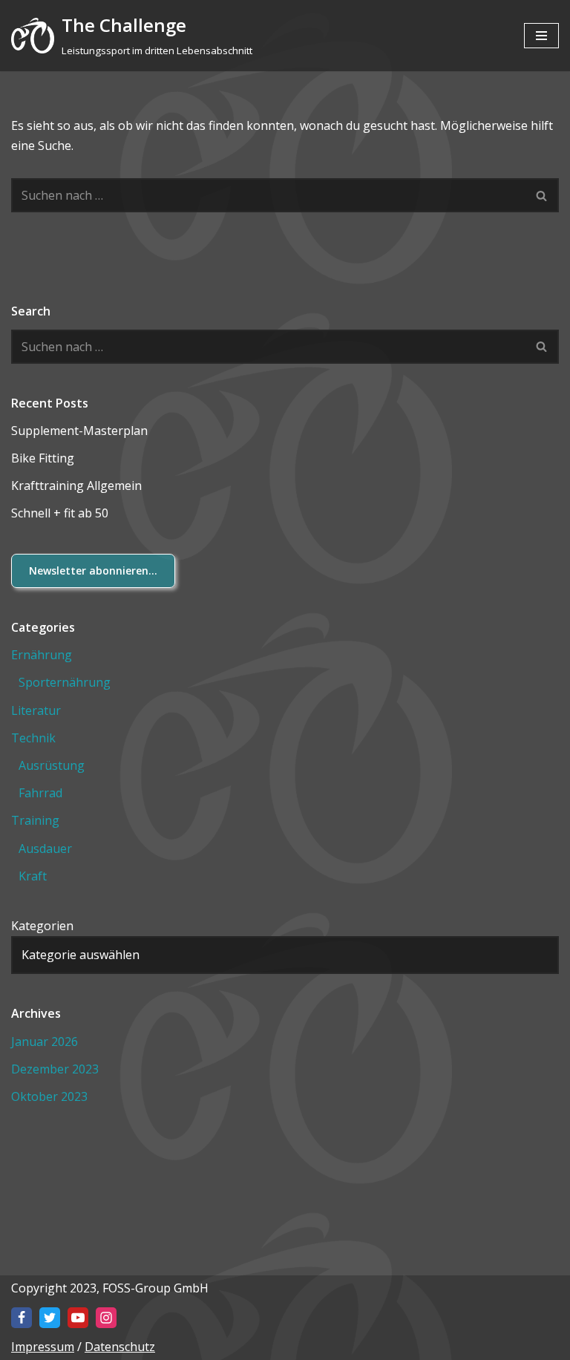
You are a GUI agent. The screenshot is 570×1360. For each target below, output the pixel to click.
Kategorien (42, 926)
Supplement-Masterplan (79, 430)
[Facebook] (21, 1317)
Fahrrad (40, 793)
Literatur (36, 710)
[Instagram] (106, 1317)
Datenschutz (120, 1346)
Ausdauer (45, 848)
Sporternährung (65, 682)
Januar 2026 (44, 1041)
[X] (49, 1317)
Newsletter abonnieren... (93, 570)
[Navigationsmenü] (541, 35)
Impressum (42, 1346)
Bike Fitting (42, 458)
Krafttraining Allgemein (76, 485)
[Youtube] (78, 1317)
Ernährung (41, 655)
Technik (33, 738)
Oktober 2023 (49, 1096)
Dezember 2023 (55, 1069)
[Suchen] (542, 195)
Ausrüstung (52, 765)
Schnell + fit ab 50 (59, 513)
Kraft (33, 876)
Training (35, 820)
